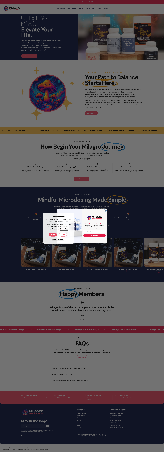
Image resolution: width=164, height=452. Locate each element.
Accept (53, 234)
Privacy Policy (64, 229)
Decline (63, 234)
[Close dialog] (105, 210)
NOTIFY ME (94, 235)
